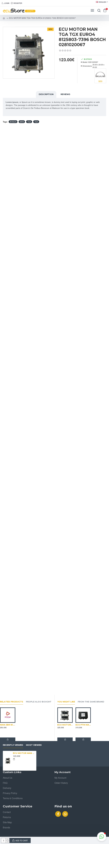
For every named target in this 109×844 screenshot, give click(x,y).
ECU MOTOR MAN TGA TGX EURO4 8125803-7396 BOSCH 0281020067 (24, 753)
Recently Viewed (13, 745)
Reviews (65, 94)
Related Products (11, 702)
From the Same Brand (91, 702)
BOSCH (13, 121)
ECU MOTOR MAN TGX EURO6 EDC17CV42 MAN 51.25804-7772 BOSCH (65, 725)
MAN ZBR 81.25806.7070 (7, 725)
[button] (101, 836)
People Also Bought (38, 702)
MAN (22, 121)
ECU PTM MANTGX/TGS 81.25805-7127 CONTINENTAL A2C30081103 (83, 725)
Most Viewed (34, 745)
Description (46, 94)
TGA (29, 121)
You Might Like (66, 702)
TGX (36, 121)
